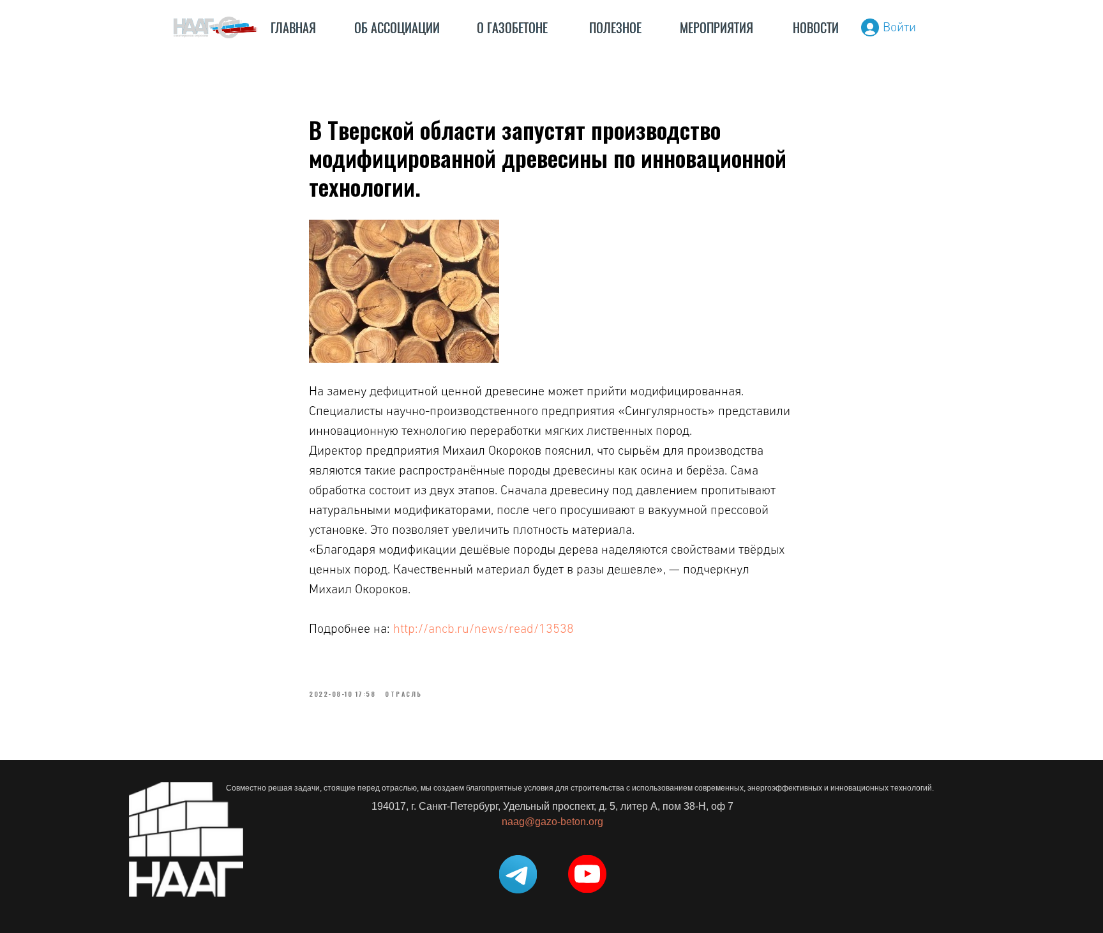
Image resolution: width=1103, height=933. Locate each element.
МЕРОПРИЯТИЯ (716, 27)
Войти (899, 27)
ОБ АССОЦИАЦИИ (397, 27)
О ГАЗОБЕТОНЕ (512, 27)
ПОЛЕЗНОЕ (615, 27)
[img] (215, 27)
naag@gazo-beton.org (552, 821)
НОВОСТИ (816, 27)
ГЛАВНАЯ (293, 27)
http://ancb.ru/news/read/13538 (483, 629)
